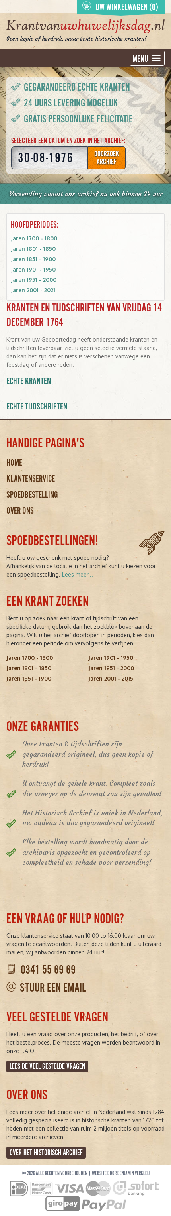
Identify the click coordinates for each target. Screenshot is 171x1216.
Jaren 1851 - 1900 (33, 259)
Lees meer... (77, 574)
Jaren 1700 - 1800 (34, 238)
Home (14, 462)
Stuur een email (53, 988)
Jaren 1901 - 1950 (33, 269)
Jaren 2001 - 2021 (33, 290)
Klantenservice (30, 478)
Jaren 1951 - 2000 (33, 279)
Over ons (20, 510)
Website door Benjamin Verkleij (121, 1173)
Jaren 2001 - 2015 (110, 678)
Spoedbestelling (32, 494)
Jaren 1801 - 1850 (33, 248)
